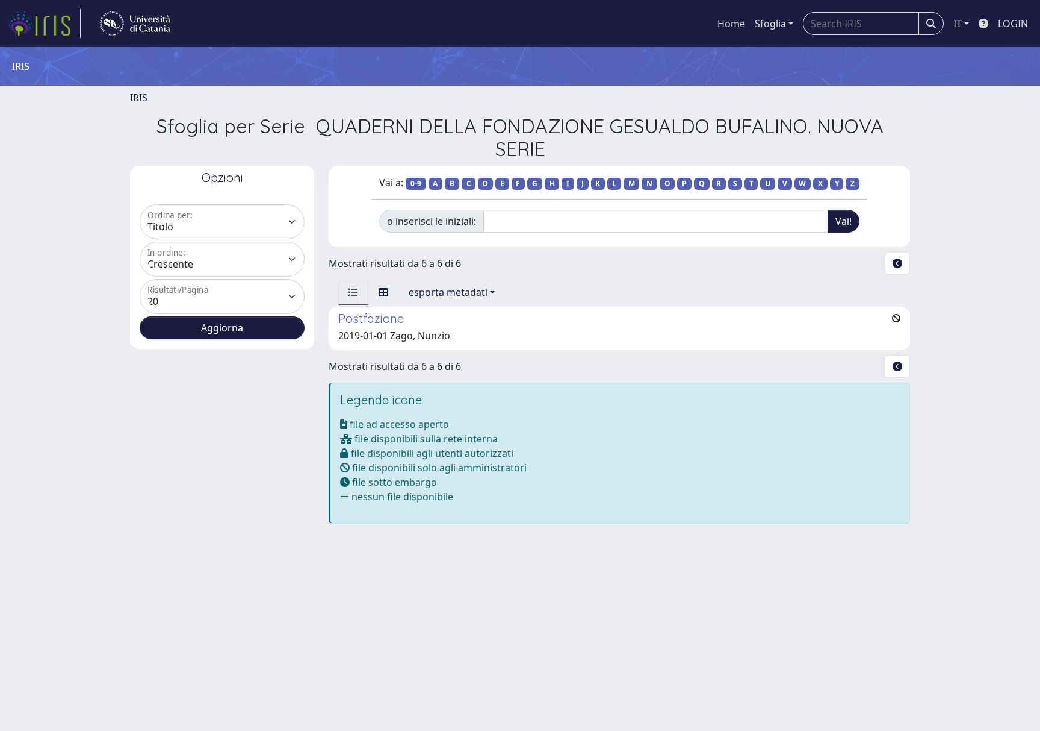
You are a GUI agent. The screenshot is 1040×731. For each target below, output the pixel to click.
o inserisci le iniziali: (431, 221)
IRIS (138, 97)
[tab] (353, 292)
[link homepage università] (135, 23)
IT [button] (957, 23)
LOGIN (1013, 23)
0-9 (415, 183)
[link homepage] (44, 23)
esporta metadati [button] (448, 292)
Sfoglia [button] (770, 23)
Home (731, 23)
